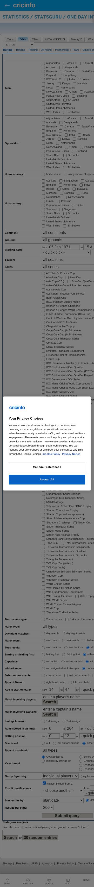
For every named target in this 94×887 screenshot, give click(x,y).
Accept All (47, 479)
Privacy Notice (71, 454)
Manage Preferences (47, 467)
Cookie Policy (52, 454)
